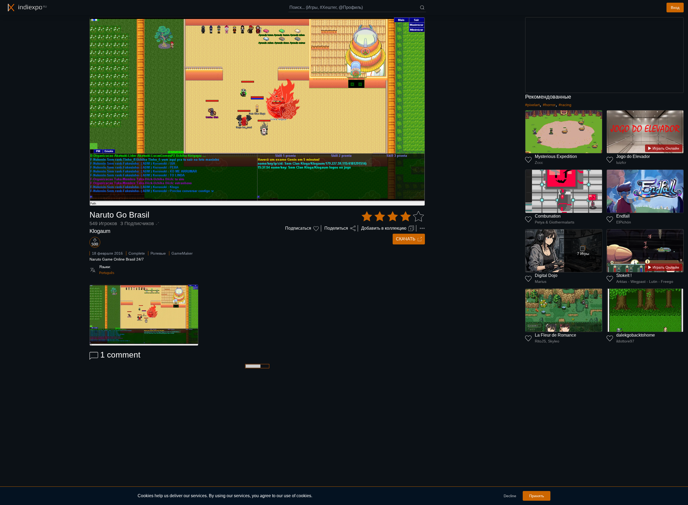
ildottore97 (625, 341)
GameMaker (182, 253)
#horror (549, 105)
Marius (540, 281)
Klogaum (99, 231)
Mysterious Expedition (556, 156)
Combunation (548, 216)
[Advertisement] (604, 55)
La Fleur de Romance (555, 335)
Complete (136, 253)
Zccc (539, 162)
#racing (565, 105)
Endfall (623, 216)
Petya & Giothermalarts (554, 222)
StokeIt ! (624, 275)
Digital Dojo (546, 275)
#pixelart (532, 105)
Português (106, 273)
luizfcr (621, 162)
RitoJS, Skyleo (547, 341)
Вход (675, 7)
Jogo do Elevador (633, 156)
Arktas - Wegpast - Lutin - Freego (644, 281)
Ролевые (158, 253)
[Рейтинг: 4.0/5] (392, 216)
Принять (536, 496)
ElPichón (623, 222)
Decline (510, 496)
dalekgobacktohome (635, 335)
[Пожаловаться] (422, 228)
